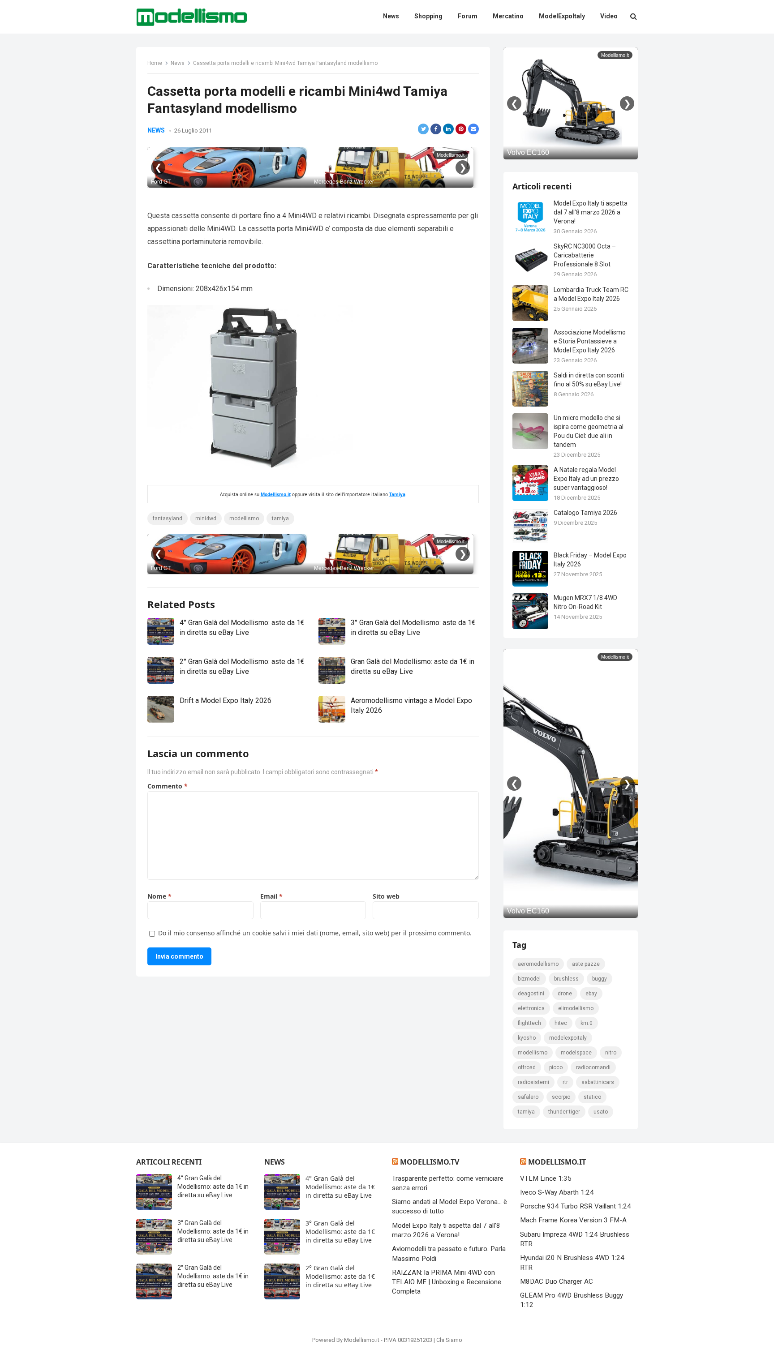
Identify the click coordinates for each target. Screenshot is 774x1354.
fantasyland (167, 518)
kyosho (527, 1038)
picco (556, 1067)
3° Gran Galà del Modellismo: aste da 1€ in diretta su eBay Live (213, 1231)
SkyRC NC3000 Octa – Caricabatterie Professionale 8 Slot (585, 255)
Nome (159, 896)
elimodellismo (575, 1008)
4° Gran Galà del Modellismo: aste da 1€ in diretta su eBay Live (213, 1186)
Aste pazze (586, 964)
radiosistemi (533, 1082)
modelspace (576, 1053)
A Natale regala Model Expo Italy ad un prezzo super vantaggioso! (586, 478)
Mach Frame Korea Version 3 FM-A (573, 1220)
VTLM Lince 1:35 (546, 1178)
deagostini (531, 993)
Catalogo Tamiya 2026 (585, 512)
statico (592, 1097)
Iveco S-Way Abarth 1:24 (557, 1192)
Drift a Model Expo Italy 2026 (225, 700)
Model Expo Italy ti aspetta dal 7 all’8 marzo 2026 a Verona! (591, 212)
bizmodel (529, 979)
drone (565, 993)
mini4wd (205, 518)
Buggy (599, 979)
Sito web (386, 896)
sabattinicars (597, 1082)
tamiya (280, 518)
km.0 (586, 1023)
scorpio (561, 1097)
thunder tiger (564, 1112)
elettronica (531, 1008)
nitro (610, 1053)
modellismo (244, 518)
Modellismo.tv (429, 1162)
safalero (528, 1097)
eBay (591, 993)
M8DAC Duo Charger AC (556, 1281)
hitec (561, 1023)
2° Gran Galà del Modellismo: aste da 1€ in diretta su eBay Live (213, 1276)
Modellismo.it (276, 494)
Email (271, 896)
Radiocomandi (593, 1067)
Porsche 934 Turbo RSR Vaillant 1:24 (575, 1206)
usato (600, 1112)
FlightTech (529, 1023)
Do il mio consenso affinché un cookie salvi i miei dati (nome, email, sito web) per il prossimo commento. (315, 933)
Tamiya (397, 494)
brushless (566, 979)
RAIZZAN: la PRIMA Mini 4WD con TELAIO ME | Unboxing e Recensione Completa (446, 1282)
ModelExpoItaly (568, 1038)
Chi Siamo (449, 1340)
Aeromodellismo (538, 964)
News (178, 63)
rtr (565, 1082)
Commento (167, 786)
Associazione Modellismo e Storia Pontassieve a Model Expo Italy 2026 (590, 341)
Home (154, 63)
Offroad (527, 1067)
